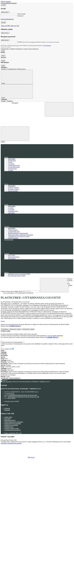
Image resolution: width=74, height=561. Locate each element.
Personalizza (4, 329)
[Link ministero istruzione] (9, 3)
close (2, 141)
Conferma (9, 101)
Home (70, 279)
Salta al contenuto (6, 1)
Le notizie (70, 284)
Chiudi (3, 55)
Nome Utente (21, 14)
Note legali (7, 418)
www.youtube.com (6, 349)
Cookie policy (8, 417)
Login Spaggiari (47, 45)
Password (20, 16)
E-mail (20, 42)
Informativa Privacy (10, 420)
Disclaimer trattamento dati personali (11, 443)
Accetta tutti (4, 378)
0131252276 (10, 393)
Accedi (3, 5)
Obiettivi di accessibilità (11, 425)
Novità (70, 280)
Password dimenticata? (7, 19)
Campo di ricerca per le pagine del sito (12, 291)
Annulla (3, 101)
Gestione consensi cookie (11, 428)
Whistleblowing (8, 427)
